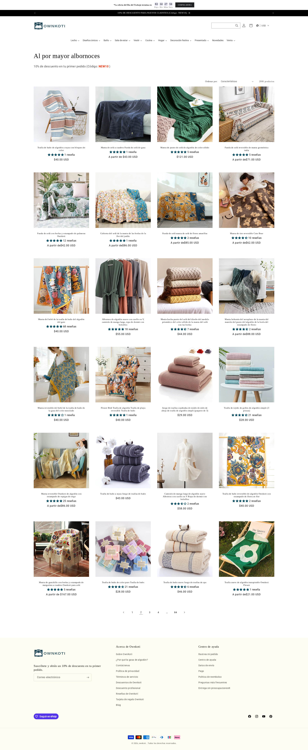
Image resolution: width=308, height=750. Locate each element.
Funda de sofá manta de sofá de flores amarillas (184, 233)
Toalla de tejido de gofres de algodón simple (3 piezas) (246, 409)
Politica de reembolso (210, 676)
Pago (201, 671)
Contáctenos (123, 665)
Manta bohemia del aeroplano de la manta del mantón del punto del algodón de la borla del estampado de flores (247, 322)
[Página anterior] (123, 612)
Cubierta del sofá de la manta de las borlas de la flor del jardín (123, 234)
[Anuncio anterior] (34, 13)
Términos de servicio (127, 676)
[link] (141, 612)
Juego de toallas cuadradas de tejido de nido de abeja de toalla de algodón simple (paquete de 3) (185, 409)
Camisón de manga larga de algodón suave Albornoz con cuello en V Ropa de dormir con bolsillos (185, 496)
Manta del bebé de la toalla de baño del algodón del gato (61, 320)
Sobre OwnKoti (124, 654)
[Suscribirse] (87, 677)
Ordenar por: (211, 81)
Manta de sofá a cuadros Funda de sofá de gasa (123, 147)
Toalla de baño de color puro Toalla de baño (123, 582)
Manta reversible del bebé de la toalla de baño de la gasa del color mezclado (61, 409)
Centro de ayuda (207, 660)
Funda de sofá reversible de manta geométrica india (246, 148)
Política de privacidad (127, 671)
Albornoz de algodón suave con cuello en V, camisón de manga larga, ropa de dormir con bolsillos (123, 322)
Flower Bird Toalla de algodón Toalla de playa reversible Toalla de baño (123, 409)
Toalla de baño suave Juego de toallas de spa (184, 582)
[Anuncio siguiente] (273, 13)
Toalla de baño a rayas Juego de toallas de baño (123, 494)
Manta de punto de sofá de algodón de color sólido (184, 147)
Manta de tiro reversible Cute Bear (246, 233)
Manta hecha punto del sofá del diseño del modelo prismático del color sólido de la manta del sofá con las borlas (185, 322)
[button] (225, 25)
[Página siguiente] (184, 612)
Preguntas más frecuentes (212, 682)
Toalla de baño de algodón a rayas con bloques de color (61, 148)
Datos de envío (206, 665)
